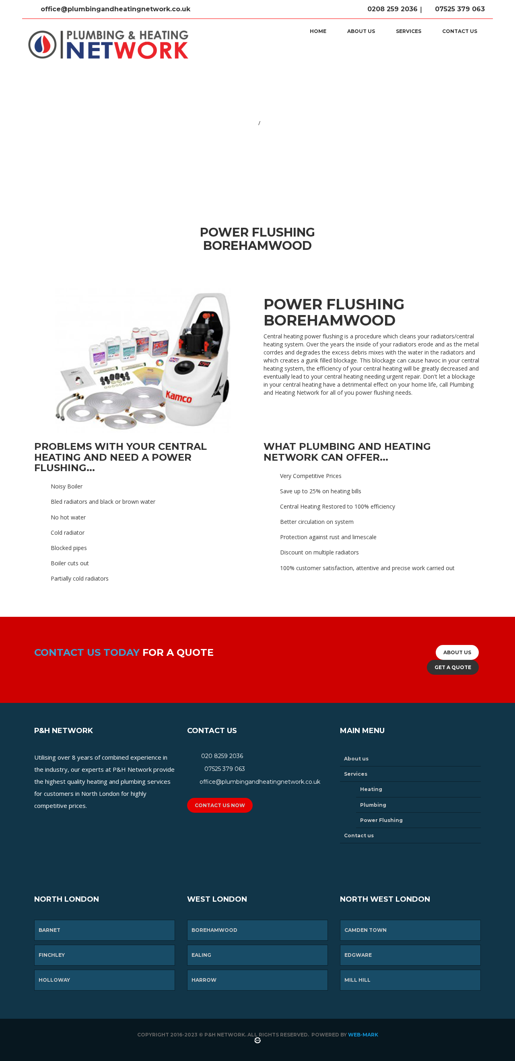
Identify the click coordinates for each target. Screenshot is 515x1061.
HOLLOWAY (54, 980)
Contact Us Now (220, 805)
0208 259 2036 (391, 9)
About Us (457, 652)
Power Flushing (381, 820)
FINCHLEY (52, 955)
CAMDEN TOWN (365, 930)
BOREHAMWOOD (214, 930)
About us (361, 31)
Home (318, 31)
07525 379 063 (459, 9)
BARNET (49, 930)
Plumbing (373, 805)
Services (408, 31)
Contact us (459, 31)
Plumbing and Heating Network (219, 123)
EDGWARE (358, 955)
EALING (201, 955)
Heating (371, 789)
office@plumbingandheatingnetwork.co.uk (114, 9)
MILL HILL (357, 980)
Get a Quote (453, 667)
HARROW (204, 980)
